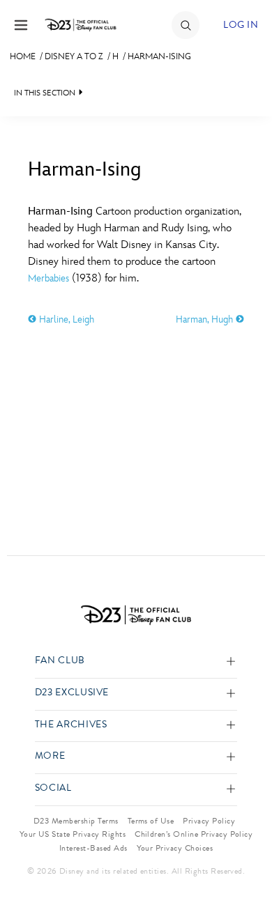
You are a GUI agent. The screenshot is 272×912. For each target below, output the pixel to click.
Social (53, 788)
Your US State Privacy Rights (73, 834)
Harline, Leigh (65, 319)
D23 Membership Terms (76, 820)
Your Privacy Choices (175, 848)
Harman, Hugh (206, 319)
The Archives (71, 725)
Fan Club (60, 661)
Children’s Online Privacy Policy (193, 834)
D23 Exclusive (72, 693)
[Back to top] (245, 865)
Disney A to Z (74, 56)
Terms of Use (151, 820)
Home (23, 56)
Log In (240, 24)
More (50, 756)
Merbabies (48, 278)
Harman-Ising (159, 56)
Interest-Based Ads (93, 848)
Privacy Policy (209, 820)
